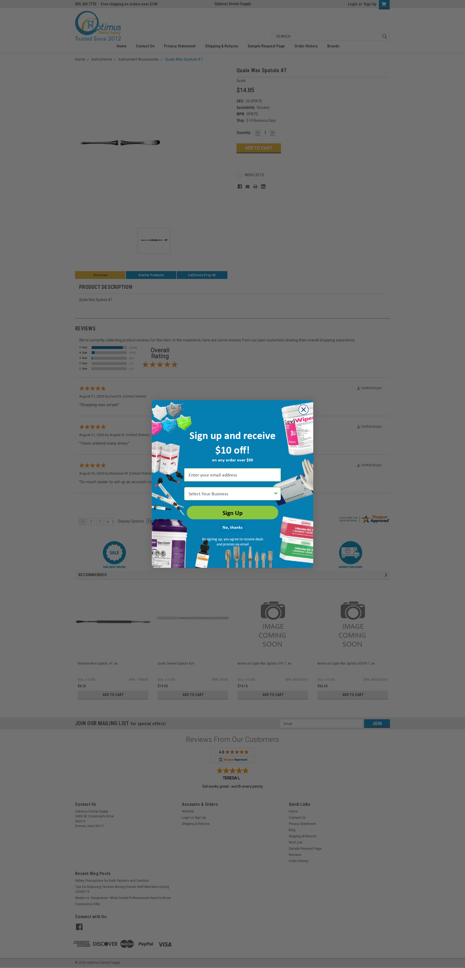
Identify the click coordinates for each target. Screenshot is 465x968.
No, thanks (232, 527)
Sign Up (233, 512)
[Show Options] (276, 493)
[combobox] (231, 493)
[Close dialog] (303, 409)
